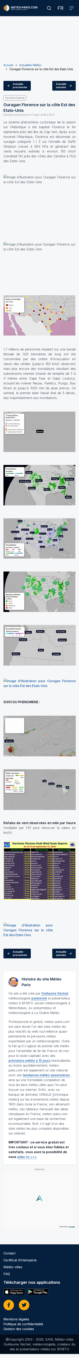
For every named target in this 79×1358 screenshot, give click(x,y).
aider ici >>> (27, 1157)
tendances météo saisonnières (46, 1075)
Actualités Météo (30, 65)
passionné (39, 998)
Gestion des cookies (18, 1329)
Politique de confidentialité (23, 1324)
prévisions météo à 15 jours (29, 1060)
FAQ (6, 1274)
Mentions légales (16, 1319)
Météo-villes (12, 1267)
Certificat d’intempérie (20, 1260)
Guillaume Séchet (54, 993)
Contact (9, 1253)
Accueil (8, 65)
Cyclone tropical (15, 97)
